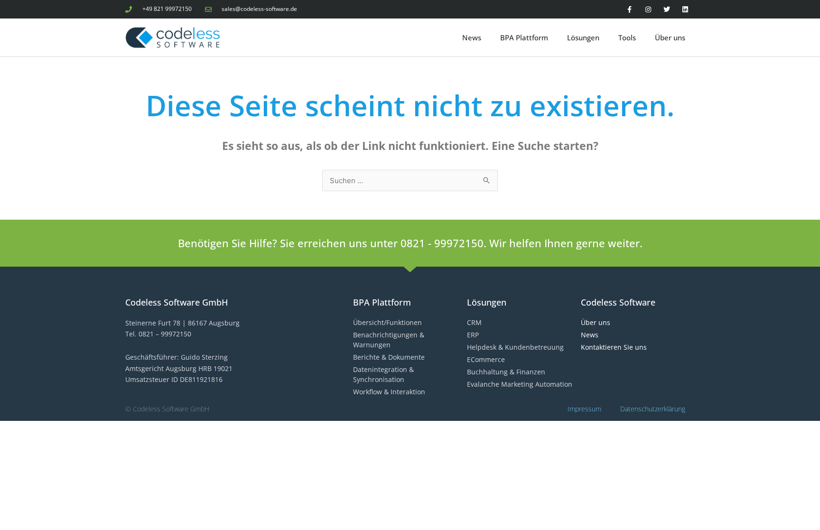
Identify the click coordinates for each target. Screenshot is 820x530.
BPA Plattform (524, 37)
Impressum (584, 408)
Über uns (670, 37)
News (471, 37)
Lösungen (583, 37)
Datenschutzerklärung (652, 408)
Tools (627, 37)
